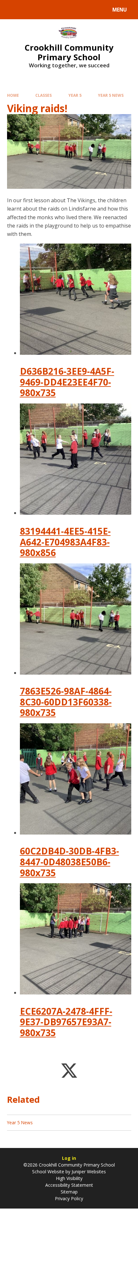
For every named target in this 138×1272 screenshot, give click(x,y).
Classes (43, 95)
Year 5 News (111, 95)
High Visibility (69, 1178)
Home (13, 95)
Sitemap (69, 1192)
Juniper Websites (88, 1171)
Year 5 (75, 95)
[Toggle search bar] (12, 9)
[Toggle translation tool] (29, 9)
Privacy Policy (69, 1198)
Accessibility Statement (69, 1185)
